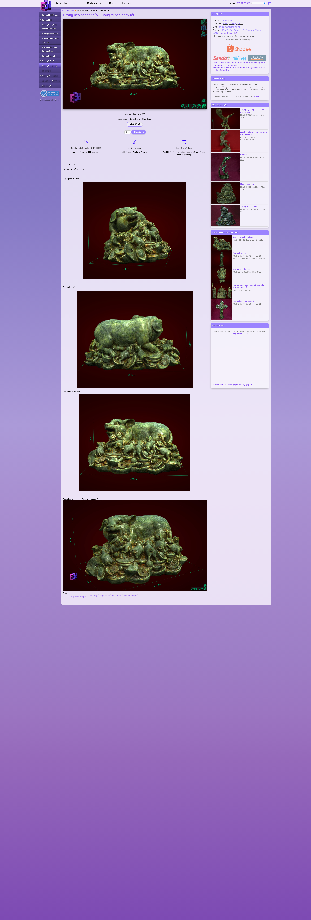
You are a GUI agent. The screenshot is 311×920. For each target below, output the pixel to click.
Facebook (127, 3)
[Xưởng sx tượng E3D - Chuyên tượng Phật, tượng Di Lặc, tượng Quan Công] (46, 5)
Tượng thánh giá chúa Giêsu (245, 301)
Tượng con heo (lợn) (130, 596)
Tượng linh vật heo (248, 206)
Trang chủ (61, 3)
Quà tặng (93, 596)
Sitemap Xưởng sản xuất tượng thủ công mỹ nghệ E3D (232, 385)
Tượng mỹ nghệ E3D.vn (239, 334)
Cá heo (243, 154)
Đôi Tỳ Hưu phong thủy (243, 237)
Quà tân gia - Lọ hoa (241, 269)
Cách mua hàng (95, 3)
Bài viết (113, 3)
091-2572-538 (243, 3)
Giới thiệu (77, 3)
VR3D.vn (256, 96)
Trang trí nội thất (104, 596)
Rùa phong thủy (247, 184)
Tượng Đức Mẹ (239, 253)
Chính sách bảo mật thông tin (49, 100)
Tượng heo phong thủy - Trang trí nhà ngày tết (98, 15)
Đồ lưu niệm (116, 596)
